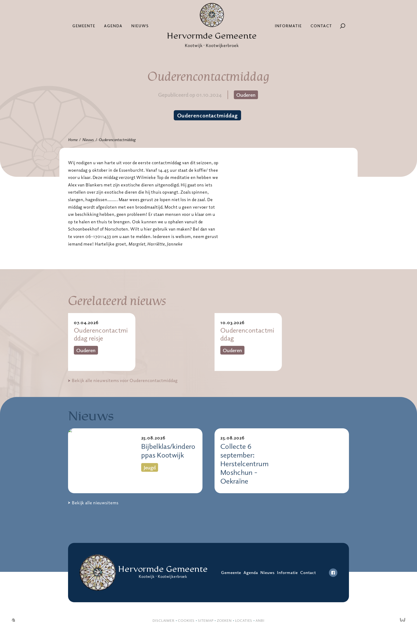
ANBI (260, 620)
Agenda (113, 25)
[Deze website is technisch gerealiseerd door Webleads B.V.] (402, 620)
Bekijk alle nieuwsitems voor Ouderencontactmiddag (125, 380)
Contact (321, 25)
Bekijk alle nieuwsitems (95, 502)
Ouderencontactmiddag (207, 115)
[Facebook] (333, 572)
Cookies (186, 620)
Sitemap (205, 620)
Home (72, 139)
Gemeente (83, 25)
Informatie (288, 25)
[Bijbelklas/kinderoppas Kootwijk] (101, 460)
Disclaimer (163, 620)
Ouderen (246, 95)
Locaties (243, 620)
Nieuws (140, 25)
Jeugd (150, 467)
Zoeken (224, 620)
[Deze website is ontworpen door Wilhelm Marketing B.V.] (13, 620)
